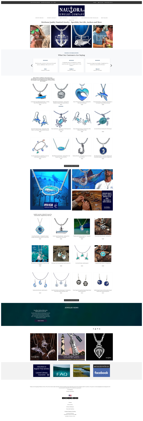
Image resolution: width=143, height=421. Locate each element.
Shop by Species (39, 17)
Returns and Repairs (70, 406)
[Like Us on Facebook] (93, 329)
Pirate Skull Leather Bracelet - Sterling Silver (103, 236)
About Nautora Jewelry (35, 2)
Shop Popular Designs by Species (71, 300)
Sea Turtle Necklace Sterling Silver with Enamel (103, 128)
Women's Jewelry (51, 17)
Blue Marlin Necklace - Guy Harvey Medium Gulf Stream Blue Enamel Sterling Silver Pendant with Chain (103, 157)
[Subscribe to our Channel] (95, 329)
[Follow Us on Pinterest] (97, 329)
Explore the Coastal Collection (71, 165)
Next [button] (111, 64)
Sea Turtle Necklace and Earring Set (82, 263)
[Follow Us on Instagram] (99, 329)
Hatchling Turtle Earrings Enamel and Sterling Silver (61, 263)
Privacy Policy (70, 404)
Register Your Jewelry (45, 2)
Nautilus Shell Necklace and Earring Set (40, 290)
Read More (42, 321)
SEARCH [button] (71, 20)
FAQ (52, 2)
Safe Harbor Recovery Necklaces (89, 17)
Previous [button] (32, 64)
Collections (74, 17)
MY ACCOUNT (101, 2)
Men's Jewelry (63, 17)
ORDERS (94, 2)
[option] (45, 65)
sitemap (70, 402)
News (55, 2)
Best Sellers (104, 17)
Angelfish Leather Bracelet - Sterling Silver (103, 263)
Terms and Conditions (70, 409)
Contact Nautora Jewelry (70, 411)
